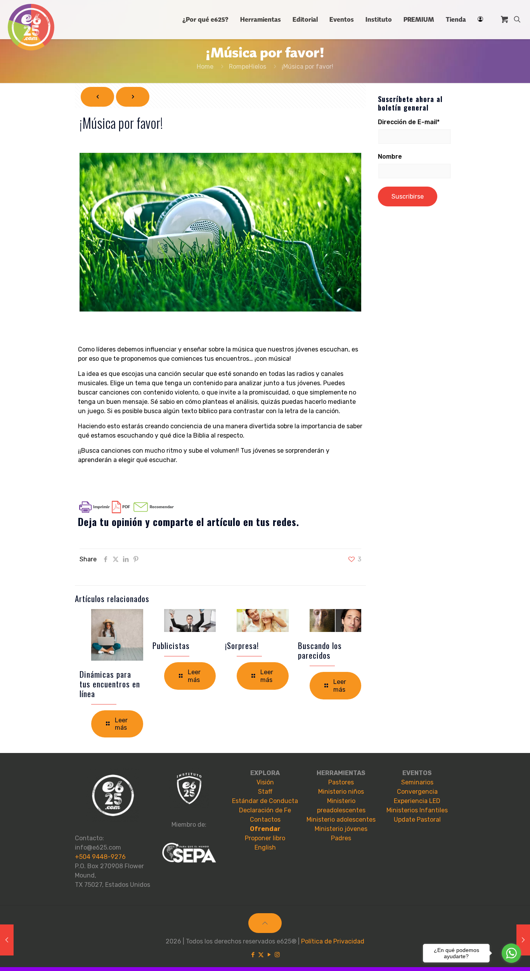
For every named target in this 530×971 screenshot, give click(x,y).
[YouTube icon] (269, 954)
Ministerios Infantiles (417, 810)
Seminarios (417, 782)
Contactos (265, 819)
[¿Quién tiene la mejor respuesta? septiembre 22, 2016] (523, 939)
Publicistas (171, 645)
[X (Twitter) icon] (261, 954)
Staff (265, 791)
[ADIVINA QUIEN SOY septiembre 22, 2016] (7, 939)
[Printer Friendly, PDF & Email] (126, 511)
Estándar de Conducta (265, 801)
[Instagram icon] (277, 954)
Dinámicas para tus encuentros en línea (110, 683)
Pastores (341, 782)
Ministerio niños (341, 791)
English (265, 847)
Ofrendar (265, 829)
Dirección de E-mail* (409, 122)
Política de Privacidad (332, 941)
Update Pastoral (417, 819)
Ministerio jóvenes (341, 829)
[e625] (31, 27)
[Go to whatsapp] (511, 953)
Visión (265, 782)
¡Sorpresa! (242, 645)
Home (205, 66)
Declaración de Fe (265, 810)
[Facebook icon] (253, 954)
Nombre (390, 156)
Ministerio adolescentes (341, 819)
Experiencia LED (417, 801)
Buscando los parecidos (320, 650)
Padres (341, 838)
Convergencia (417, 791)
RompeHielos (247, 66)
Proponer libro (265, 838)
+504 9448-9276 (100, 856)
